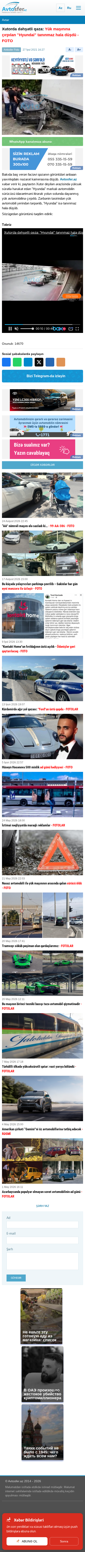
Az (60, 8)
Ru (69, 8)
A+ (79, 49)
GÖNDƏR (16, 1277)
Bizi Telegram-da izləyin (46, 376)
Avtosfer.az (68, 179)
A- (69, 49)
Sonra (64, 1541)
